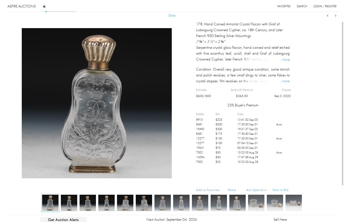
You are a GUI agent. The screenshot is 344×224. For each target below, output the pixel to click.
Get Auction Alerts (63, 219)
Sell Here (280, 219)
